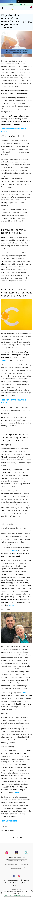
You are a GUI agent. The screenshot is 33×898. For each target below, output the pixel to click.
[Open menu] (3, 8)
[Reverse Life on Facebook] (14, 876)
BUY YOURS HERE (9, 821)
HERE (14, 550)
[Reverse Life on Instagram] (19, 876)
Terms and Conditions (11, 880)
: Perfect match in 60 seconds (16, 4)
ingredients (9, 830)
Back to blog (17, 837)
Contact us (16, 886)
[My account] (26, 8)
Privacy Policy (25, 880)
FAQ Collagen (23, 883)
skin (17, 830)
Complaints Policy (11, 883)
